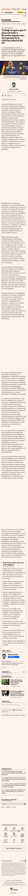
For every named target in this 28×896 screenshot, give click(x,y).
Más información (5, 711)
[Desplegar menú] (3, 12)
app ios (14, 842)
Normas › (24, 671)
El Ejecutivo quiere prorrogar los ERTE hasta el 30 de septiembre (16, 682)
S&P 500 (14, 9)
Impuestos (13, 23)
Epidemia (4, 704)
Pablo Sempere (13, 697)
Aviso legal (12, 880)
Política (19, 23)
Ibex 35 (3, 9)
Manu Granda (14, 89)
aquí (24, 715)
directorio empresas (22, 836)
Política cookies (18, 880)
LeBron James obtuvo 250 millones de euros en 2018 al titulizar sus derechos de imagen (13, 791)
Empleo (8, 23)
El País (24, 15)
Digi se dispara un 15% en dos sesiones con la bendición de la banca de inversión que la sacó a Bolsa (14, 779)
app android (22, 842)
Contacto (8, 880)
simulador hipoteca (14, 830)
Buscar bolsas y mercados (9, 799)
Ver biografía (12, 656)
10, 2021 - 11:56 (16, 91)
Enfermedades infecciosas (13, 704)
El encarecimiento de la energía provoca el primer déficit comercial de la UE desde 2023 (13, 773)
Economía (6, 20)
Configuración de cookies (9, 882)
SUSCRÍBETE (20, 12)
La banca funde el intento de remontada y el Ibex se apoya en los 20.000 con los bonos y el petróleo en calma (14, 785)
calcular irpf (5, 830)
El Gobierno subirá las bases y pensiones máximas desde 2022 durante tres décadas (17, 693)
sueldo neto (22, 830)
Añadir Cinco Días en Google (10, 99)
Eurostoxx (8, 807)
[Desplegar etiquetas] (25, 704)
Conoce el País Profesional (14, 848)
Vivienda (4, 23)
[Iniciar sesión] (25, 12)
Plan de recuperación (7, 28)
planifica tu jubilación (5, 836)
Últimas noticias (6, 768)
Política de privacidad (19, 882)
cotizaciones (5, 842)
